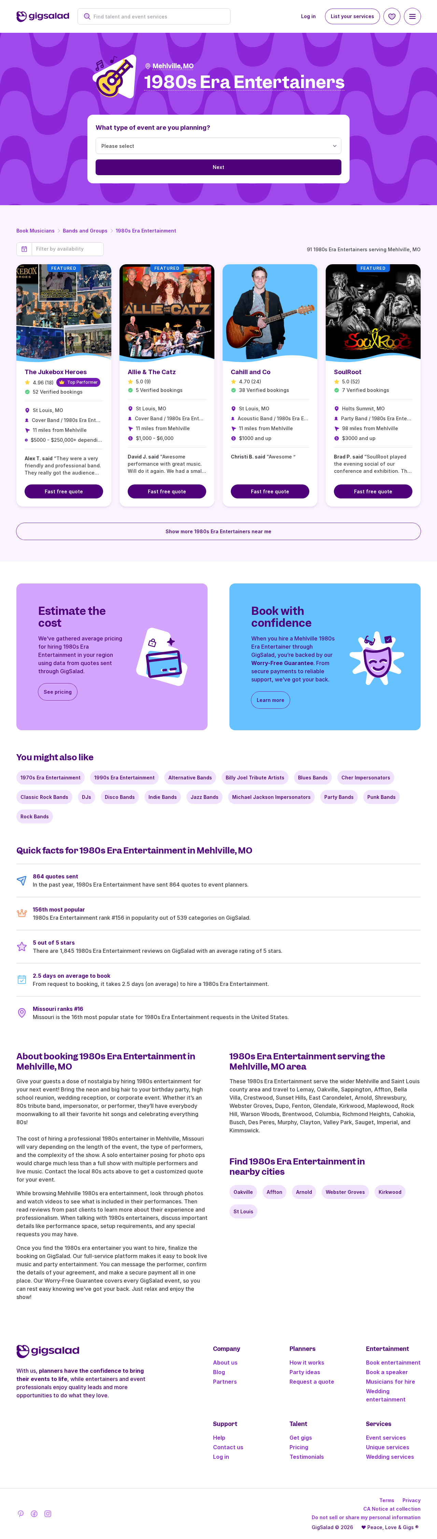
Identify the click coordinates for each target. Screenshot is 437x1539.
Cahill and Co (250, 372)
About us (225, 1362)
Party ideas (305, 1372)
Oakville (243, 1192)
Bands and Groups (85, 231)
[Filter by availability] (67, 249)
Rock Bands (34, 816)
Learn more (270, 700)
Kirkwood (390, 1192)
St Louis (243, 1211)
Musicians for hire (390, 1381)
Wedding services (390, 1456)
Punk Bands (381, 797)
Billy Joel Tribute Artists (255, 777)
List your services (352, 16)
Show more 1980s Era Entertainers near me (218, 531)
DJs (86, 797)
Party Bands (339, 797)
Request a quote (312, 1381)
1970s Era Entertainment (50, 777)
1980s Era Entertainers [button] (244, 82)
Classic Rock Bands (44, 797)
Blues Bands (313, 777)
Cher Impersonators (365, 777)
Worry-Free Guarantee (282, 663)
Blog (219, 1372)
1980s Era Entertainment (146, 231)
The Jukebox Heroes (56, 372)
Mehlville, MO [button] (173, 66)
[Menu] (412, 16)
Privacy (412, 1500)
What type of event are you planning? (153, 127)
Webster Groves (345, 1192)
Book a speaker (387, 1372)
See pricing (58, 692)
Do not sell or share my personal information (366, 1517)
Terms (386, 1500)
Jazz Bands (204, 797)
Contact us (228, 1447)
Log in (308, 16)
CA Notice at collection (392, 1509)
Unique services (387, 1447)
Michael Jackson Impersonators (271, 797)
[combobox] (157, 16)
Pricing (299, 1447)
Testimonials (307, 1456)
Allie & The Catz (152, 372)
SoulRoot (348, 372)
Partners (225, 1381)
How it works (307, 1362)
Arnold (304, 1192)
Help (219, 1437)
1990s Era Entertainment (124, 777)
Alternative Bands (190, 777)
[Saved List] (392, 16)
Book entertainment (393, 1362)
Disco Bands (120, 797)
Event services (386, 1437)
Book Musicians (35, 231)
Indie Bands (163, 797)
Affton (274, 1192)
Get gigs (301, 1437)
